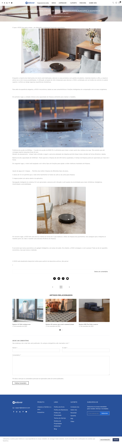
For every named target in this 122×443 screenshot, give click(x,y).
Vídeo (72, 421)
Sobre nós (74, 410)
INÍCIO (54, 3)
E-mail (64, 347)
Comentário (16, 355)
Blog (55, 429)
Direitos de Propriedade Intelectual (58, 423)
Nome (14, 347)
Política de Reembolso (61, 410)
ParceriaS (74, 413)
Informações (57, 16)
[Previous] (14, 315)
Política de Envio (59, 407)
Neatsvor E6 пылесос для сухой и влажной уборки (60, 324)
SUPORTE (73, 3)
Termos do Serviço (60, 418)
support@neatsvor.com (22, 408)
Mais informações (105, 439)
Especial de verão (43, 3)
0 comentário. (66, 16)
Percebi (116, 439)
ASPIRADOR (62, 3)
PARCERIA (83, 3)
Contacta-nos (75, 407)
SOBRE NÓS (93, 3)
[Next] (108, 315)
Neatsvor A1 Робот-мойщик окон (21, 324)
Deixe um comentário (101, 271)
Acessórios (40, 412)
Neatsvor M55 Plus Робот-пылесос (88, 324)
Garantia (73, 415)
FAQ (72, 418)
